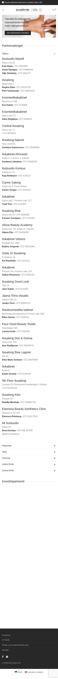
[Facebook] (2, 657)
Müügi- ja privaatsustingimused (15, 645)
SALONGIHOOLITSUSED (18, 33)
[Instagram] (7, 657)
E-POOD (5, 640)
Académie (6, 635)
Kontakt (5, 650)
